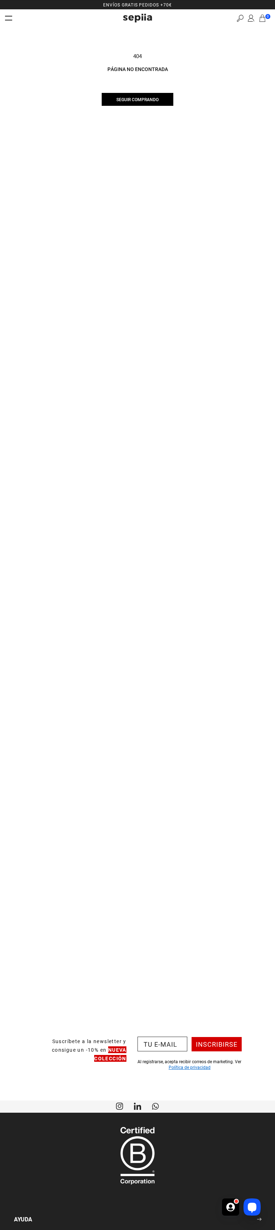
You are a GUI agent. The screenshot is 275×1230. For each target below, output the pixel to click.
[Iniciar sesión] (251, 18)
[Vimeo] (137, 1105)
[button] (240, 18)
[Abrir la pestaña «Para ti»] (230, 1202)
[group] (137, 4)
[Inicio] (137, 18)
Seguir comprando (137, 99)
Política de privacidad (190, 1067)
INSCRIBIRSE (216, 1044)
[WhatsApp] (155, 1105)
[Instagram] (119, 1105)
